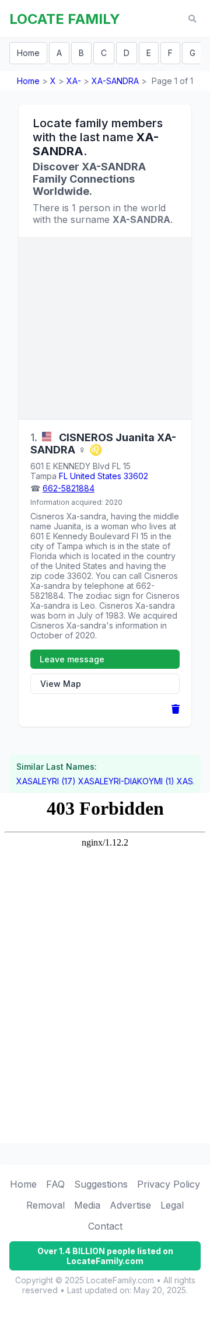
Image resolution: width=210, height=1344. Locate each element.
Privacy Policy (168, 1184)
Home (28, 53)
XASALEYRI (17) (46, 781)
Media (87, 1205)
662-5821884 (68, 488)
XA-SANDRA (115, 81)
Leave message (72, 659)
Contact (105, 1226)
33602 (136, 476)
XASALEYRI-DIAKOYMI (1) (126, 781)
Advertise (130, 1205)
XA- (73, 81)
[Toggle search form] (192, 19)
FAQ (55, 1184)
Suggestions (101, 1184)
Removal (45, 1205)
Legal (172, 1205)
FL (63, 476)
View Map (60, 684)
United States (95, 476)
